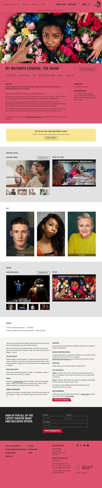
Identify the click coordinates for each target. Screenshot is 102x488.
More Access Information (61, 400)
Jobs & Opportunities (12, 446)
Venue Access (70, 75)
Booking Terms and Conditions (16, 449)
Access (30, 446)
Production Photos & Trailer (47, 75)
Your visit (71, 4)
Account (26, 4)
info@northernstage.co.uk (60, 458)
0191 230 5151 (70, 396)
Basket (35, 4)
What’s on (60, 4)
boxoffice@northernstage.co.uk (61, 359)
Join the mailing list (52, 431)
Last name (68, 415)
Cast (34, 75)
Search (44, 4)
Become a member (51, 138)
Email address (46, 422)
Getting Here (32, 449)
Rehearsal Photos (24, 75)
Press (30, 453)
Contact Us (9, 456)
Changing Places (18, 381)
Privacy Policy (10, 453)
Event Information (10, 75)
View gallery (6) (43, 158)
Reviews (60, 75)
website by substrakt (81, 473)
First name (45, 415)
